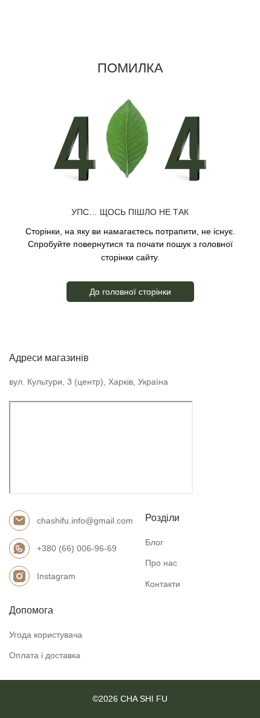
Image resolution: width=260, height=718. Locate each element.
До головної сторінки (130, 291)
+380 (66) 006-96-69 (77, 548)
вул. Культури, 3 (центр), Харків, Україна (88, 381)
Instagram (56, 576)
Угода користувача (45, 634)
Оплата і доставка (44, 655)
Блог (154, 542)
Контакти (162, 584)
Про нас (161, 563)
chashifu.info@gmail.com (85, 520)
